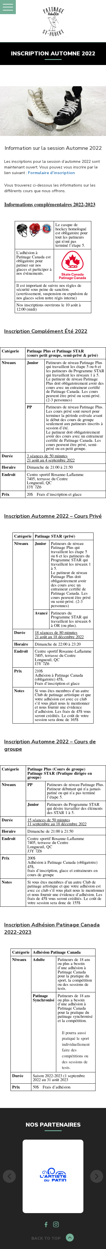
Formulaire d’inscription (51, 173)
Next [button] (96, 1176)
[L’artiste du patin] (53, 1176)
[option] (53, 1176)
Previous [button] (9, 1176)
